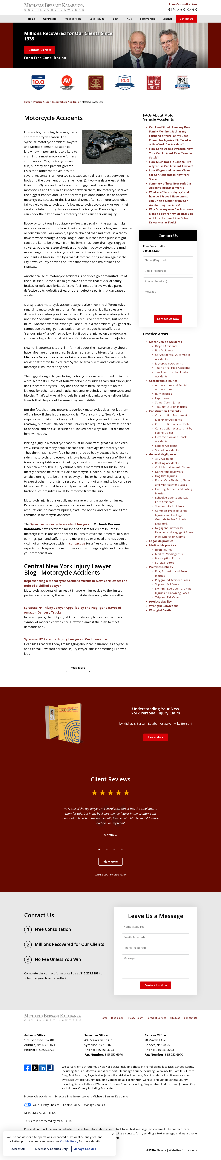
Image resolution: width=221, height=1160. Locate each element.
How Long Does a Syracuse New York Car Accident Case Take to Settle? (171, 153)
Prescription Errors (167, 558)
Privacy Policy (135, 1018)
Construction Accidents (165, 411)
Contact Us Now (40, 50)
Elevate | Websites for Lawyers (171, 1150)
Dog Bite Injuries (166, 476)
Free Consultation (183, 4)
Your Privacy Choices (46, 1105)
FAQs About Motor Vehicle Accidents (159, 117)
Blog (115, 18)
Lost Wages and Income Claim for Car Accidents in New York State (169, 175)
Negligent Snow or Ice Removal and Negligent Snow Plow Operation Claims (174, 532)
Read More (78, 667)
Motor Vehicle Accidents (65, 101)
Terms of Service (156, 1018)
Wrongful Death (160, 610)
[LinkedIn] (42, 1068)
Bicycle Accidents (166, 346)
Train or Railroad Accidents (172, 367)
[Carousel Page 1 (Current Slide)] (99, 849)
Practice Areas (72, 18)
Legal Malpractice (161, 541)
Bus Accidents (164, 350)
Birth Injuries (163, 549)
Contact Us (186, 18)
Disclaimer (117, 1018)
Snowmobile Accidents (169, 506)
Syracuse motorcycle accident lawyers (59, 524)
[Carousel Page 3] (114, 849)
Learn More (156, 737)
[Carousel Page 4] (122, 849)
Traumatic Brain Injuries (171, 407)
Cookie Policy (71, 1105)
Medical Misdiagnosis (169, 554)
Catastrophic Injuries (163, 381)
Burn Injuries (163, 393)
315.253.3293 (182, 9)
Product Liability (160, 601)
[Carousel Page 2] (106, 849)
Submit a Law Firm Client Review (110, 874)
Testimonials (147, 18)
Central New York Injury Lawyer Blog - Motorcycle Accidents (67, 569)
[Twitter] (35, 1068)
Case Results (97, 18)
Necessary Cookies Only (51, 1149)
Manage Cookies (94, 1105)
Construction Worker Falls (172, 424)
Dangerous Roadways (169, 472)
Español (167, 18)
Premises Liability (161, 567)
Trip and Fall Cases (167, 597)
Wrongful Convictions (163, 606)
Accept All (18, 1149)
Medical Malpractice (162, 545)
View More (110, 861)
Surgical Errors (164, 562)
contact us (77, 543)
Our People (49, 18)
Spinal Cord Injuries (167, 402)
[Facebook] (27, 1068)
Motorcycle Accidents (169, 363)
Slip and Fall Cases (167, 584)
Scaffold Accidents (167, 450)
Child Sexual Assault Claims (172, 467)
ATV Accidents (164, 458)
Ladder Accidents (166, 446)
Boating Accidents (167, 463)
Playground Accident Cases (172, 580)
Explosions (162, 398)
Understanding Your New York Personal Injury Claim (155, 711)
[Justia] (50, 1068)
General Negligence (162, 454)
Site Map (175, 1018)
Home (31, 18)
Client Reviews (110, 779)
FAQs (129, 18)
